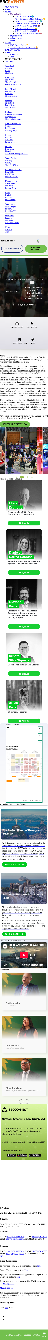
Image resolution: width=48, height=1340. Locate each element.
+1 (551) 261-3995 (39, 1236)
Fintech (8, 151)
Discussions (10, 91)
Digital (8, 195)
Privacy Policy (9, 1283)
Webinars (9, 220)
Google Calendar (34, 287)
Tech (7, 232)
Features (8, 147)
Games (8, 135)
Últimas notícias (11, 181)
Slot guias (9, 186)
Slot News (9, 80)
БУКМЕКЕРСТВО (13, 170)
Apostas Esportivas (13, 123)
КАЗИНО (9, 174)
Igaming (8, 100)
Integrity (8, 209)
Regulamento (10, 128)
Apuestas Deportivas (13, 114)
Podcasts (8, 218)
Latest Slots (9, 77)
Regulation (9, 137)
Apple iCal (34, 290)
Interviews (9, 216)
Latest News (10, 105)
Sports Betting (11, 158)
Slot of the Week (12, 82)
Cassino (8, 126)
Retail (7, 70)
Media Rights (10, 206)
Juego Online (10, 117)
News (7, 227)
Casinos (8, 112)
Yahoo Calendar (35, 298)
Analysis (8, 229)
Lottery (8, 163)
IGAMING (9, 172)
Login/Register (11, 89)
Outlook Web (35, 295)
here (1, 1241)
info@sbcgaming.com (15, 1239)
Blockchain (9, 149)
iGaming (8, 68)
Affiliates (9, 140)
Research (9, 94)
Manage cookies (6, 1288)
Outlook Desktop (34, 293)
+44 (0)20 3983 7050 (15, 1236)
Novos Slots (10, 183)
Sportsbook (9, 66)
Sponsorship (10, 204)
